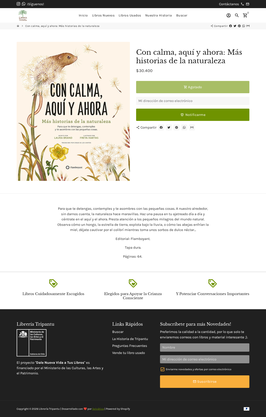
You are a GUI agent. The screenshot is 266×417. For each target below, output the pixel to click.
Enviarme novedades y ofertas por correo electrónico (198, 369)
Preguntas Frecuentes (129, 346)
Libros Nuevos (103, 15)
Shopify (125, 408)
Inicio (83, 15)
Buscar (181, 15)
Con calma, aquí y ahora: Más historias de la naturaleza (62, 25)
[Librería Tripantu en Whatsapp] (23, 4)
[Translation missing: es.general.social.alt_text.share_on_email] (248, 25)
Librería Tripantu (49, 408)
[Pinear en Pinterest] (239, 25)
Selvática (98, 408)
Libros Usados (130, 15)
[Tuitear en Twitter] (235, 25)
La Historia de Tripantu (130, 339)
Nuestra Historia (158, 15)
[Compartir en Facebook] (230, 25)
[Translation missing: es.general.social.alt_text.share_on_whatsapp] (243, 25)
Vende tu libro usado (128, 353)
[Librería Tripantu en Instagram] (18, 4)
